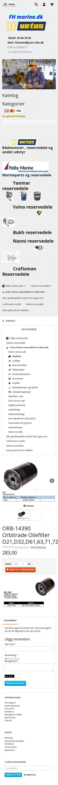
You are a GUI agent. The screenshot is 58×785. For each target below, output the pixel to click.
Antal (8, 563)
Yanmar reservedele (16, 185)
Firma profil (9, 708)
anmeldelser (21, 547)
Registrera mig (13, 774)
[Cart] (52, 4)
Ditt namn (9, 644)
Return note (10, 717)
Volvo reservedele (33, 207)
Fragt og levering (12, 705)
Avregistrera (30, 774)
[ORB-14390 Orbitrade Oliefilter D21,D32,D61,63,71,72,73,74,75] (29, 480)
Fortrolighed (10, 702)
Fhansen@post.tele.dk (29, 42)
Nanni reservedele (34, 241)
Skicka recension (15, 683)
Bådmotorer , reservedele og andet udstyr (27, 149)
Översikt (8, 720)
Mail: (8, 42)
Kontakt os (9, 711)
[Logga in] (44, 4)
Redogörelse (11, 661)
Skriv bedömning (37, 547)
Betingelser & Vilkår (13, 714)
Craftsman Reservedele (19, 271)
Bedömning (10, 655)
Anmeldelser (10, 620)
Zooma (30, 505)
